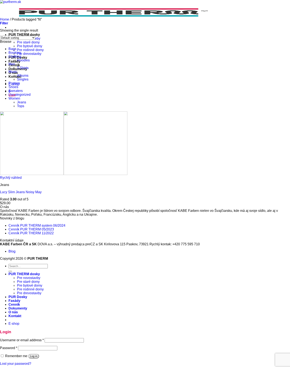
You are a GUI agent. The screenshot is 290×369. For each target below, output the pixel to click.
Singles (22, 79)
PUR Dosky (17, 297)
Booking (14, 52)
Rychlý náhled (11, 177)
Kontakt (14, 76)
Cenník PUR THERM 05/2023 (31, 229)
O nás (13, 312)
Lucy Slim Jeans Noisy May (21, 192)
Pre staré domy (28, 42)
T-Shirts (23, 68)
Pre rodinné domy (30, 50)
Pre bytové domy (29, 46)
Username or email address (22, 340)
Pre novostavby (28, 278)
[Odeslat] (10, 271)
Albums (22, 75)
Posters (14, 83)
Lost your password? (15, 363)
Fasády (14, 300)
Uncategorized (19, 94)
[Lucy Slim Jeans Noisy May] (63, 174)
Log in (33, 356)
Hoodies (23, 60)
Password (8, 348)
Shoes (13, 87)
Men (11, 64)
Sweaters (15, 91)
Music (12, 72)
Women (14, 98)
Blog (11, 251)
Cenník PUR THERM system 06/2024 (36, 225)
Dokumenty (17, 308)
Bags (12, 49)
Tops (20, 106)
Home (4, 19)
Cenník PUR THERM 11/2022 (31, 233)
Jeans (21, 102)
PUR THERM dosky (24, 34)
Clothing (14, 56)
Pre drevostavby (29, 53)
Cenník (14, 304)
